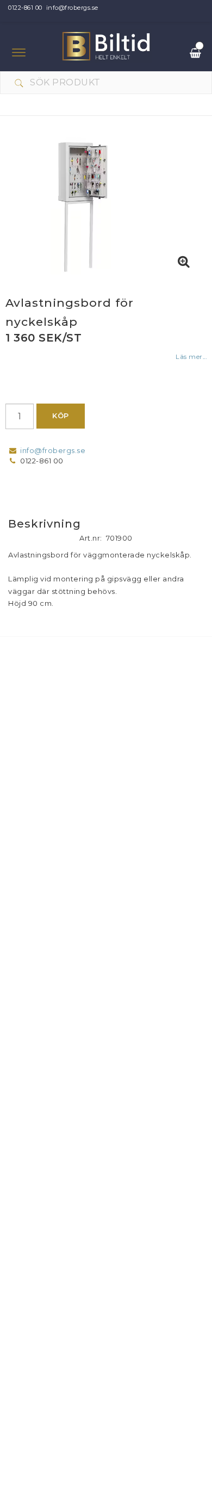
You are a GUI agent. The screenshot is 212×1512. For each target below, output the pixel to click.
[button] (183, 262)
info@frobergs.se (72, 7)
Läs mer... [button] (191, 357)
